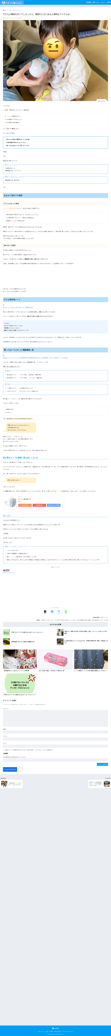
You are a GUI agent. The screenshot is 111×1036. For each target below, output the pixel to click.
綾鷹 (81, 620)
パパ (46, 620)
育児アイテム (95, 2)
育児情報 (88, 2)
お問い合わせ (57, 1031)
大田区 (108, 2)
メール (6, 736)
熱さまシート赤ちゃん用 (72, 620)
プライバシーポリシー (68, 1031)
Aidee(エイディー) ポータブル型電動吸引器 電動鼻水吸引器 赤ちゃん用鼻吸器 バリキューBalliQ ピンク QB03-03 (35, 358)
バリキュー (52, 620)
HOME (56, 1028)
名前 (5, 729)
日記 (63, 620)
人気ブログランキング (8, 572)
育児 (47, 1031)
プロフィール (41, 1031)
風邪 (85, 620)
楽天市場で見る (39, 505)
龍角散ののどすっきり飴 (101, 620)
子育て (58, 620)
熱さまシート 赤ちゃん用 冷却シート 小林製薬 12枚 (18, 307)
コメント (6, 708)
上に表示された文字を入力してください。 (15, 757)
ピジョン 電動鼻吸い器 (24, 499)
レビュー (103, 2)
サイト (5, 743)
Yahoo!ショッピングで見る (53, 505)
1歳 (43, 620)
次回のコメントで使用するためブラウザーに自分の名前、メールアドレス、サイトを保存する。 (29, 750)
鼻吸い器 (90, 620)
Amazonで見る (25, 505)
